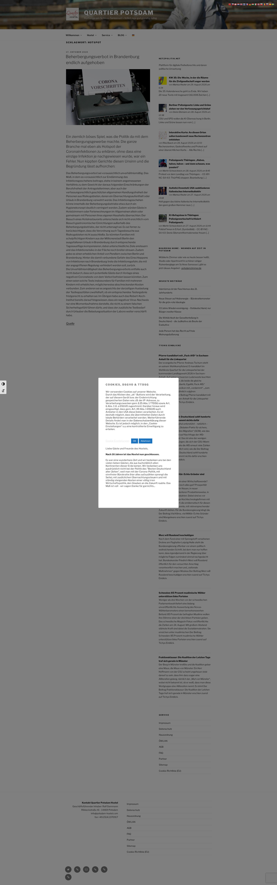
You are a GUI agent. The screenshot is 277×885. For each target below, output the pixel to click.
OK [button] (134, 441)
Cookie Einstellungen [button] (118, 440)
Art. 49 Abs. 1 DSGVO (143, 409)
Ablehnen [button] (145, 441)
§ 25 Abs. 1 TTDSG (148, 403)
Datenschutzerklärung (146, 420)
